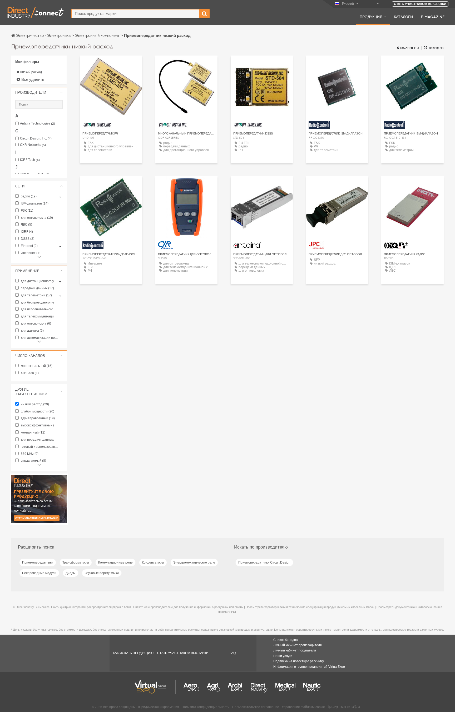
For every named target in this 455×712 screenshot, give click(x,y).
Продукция (371, 16)
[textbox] (135, 13)
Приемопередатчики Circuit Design (264, 562)
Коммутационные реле (115, 562)
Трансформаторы (75, 562)
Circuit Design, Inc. (36, 139)
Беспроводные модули (39, 573)
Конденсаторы (153, 562)
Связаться (186, 184)
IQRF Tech (30, 160)
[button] (39, 92)
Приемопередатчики (37, 562)
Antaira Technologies (37, 124)
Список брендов (285, 640)
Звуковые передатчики (102, 573)
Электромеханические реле (194, 562)
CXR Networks (33, 145)
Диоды (71, 573)
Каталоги (403, 16)
